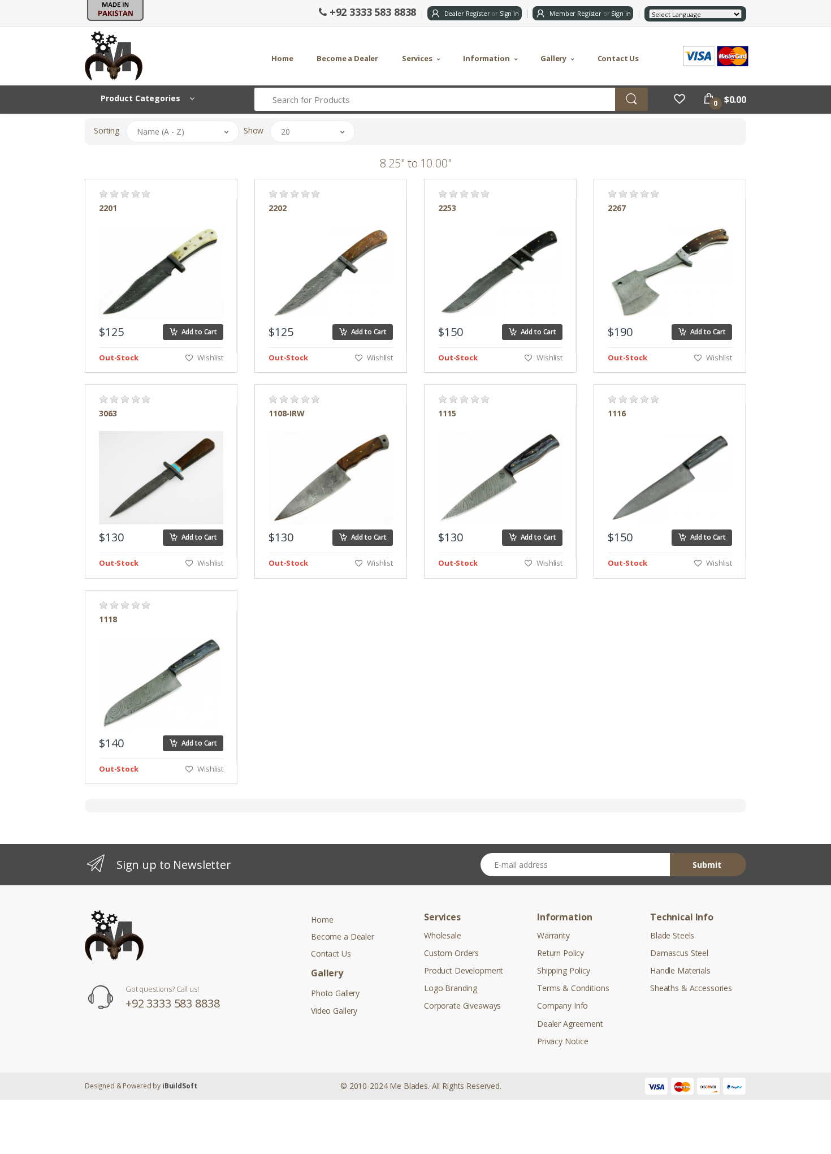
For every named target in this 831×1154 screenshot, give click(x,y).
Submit (706, 864)
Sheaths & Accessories (691, 988)
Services (417, 58)
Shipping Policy (563, 970)
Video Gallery (334, 1010)
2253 (447, 208)
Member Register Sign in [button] (589, 13)
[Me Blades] (117, 56)
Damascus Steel (679, 953)
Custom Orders (451, 953)
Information (486, 58)
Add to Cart (197, 332)
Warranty (553, 935)
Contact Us (618, 58)
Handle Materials (680, 970)
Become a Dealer (347, 58)
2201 (107, 208)
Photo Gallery (335, 993)
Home (282, 58)
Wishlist (209, 357)
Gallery (553, 58)
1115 (447, 413)
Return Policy (560, 953)
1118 (107, 619)
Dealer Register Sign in (481, 13)
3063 (107, 413)
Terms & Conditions (573, 988)
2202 (277, 208)
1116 (616, 413)
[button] (182, 131)
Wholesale (442, 935)
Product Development (463, 970)
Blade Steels (672, 935)
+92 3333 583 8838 (371, 12)
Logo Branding (450, 988)
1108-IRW (287, 413)
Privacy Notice (562, 1041)
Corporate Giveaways (462, 1005)
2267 (616, 208)
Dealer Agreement (570, 1023)
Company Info (562, 1005)
